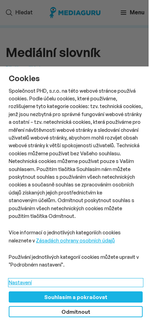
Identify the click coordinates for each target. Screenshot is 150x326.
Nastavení (20, 282)
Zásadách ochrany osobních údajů (75, 240)
